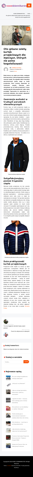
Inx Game (9, 465)
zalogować (12, 349)
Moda (15, 71)
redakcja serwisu (16, 67)
